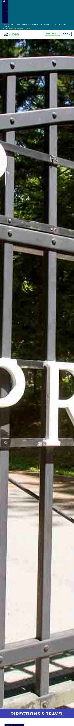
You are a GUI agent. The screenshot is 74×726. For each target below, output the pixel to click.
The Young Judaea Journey (11, 25)
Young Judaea (5, 11)
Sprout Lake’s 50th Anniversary (32, 25)
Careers (6, 26)
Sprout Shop (62, 25)
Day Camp (51, 33)
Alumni (53, 25)
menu (65, 34)
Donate (46, 25)
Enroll (27, 29)
